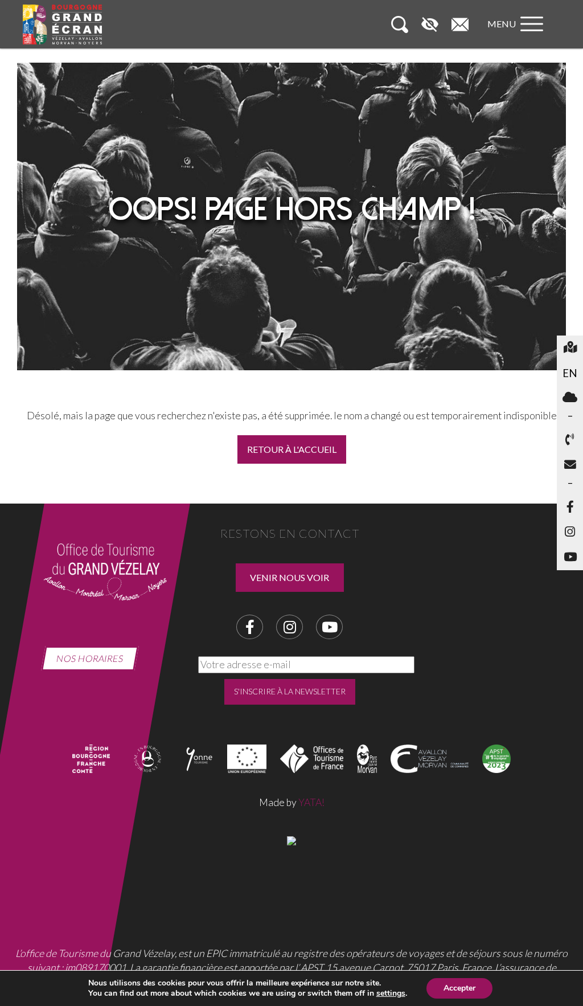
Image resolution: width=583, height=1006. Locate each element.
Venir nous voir (289, 577)
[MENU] (518, 35)
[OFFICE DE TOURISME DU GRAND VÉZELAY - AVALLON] (291, 839)
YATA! (311, 802)
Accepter (459, 988)
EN (570, 373)
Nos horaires (89, 658)
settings (390, 993)
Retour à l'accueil (291, 449)
